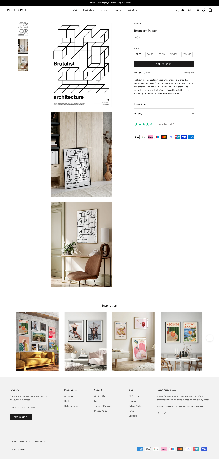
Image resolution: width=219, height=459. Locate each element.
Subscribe (20, 417)
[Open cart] (210, 10)
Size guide (189, 72)
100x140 (187, 54)
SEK (189, 10)
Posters (103, 9)
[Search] (177, 9)
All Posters (134, 396)
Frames (117, 9)
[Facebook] (158, 413)
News (74, 9)
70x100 (173, 54)
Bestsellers (88, 9)
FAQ (96, 401)
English (38, 441)
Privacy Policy (100, 411)
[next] (209, 338)
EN (182, 10)
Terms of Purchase (103, 406)
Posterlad (138, 23)
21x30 (138, 54)
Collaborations (71, 406)
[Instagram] (165, 413)
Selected (133, 415)
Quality (67, 401)
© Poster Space (18, 449)
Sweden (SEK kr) (20, 441)
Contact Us (99, 396)
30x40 (150, 54)
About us (68, 396)
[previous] (9, 338)
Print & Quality (140, 104)
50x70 (162, 54)
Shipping (138, 113)
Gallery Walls (135, 406)
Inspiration (132, 9)
